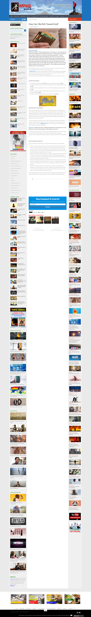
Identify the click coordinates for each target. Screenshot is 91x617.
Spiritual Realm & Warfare (15, 190)
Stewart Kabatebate (34, 26)
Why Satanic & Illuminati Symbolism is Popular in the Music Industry (74, 445)
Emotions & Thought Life (15, 168)
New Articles (16, 16)
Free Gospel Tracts (34, 16)
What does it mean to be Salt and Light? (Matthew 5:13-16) (21, 61)
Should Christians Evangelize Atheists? (17, 432)
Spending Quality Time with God (75, 414)
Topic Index (52, 16)
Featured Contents (14, 170)
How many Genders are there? (16, 406)
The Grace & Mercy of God (73, 110)
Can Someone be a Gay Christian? (16, 362)
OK (71, 615)
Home (12, 16)
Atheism (12, 158)
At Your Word (71, 200)
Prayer (12, 178)
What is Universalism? (73, 395)
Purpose (12, 180)
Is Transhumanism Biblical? (21, 83)
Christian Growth (33, 19)
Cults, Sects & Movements (73, 240)
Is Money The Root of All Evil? (74, 476)
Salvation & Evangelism (15, 185)
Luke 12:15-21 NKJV (33, 50)
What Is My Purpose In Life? (74, 373)
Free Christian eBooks (44, 16)
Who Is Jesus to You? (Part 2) (16, 549)
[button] (66, 16)
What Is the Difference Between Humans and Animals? (20, 56)
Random (28, 16)
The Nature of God (14, 192)
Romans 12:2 (43, 123)
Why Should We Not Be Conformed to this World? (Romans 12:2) (74, 328)
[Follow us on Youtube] (24, 19)
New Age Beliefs (14, 175)
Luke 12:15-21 (33, 71)
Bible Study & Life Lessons (15, 161)
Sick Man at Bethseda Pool (15, 526)
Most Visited (23, 16)
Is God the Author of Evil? (21, 43)
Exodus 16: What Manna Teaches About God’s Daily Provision (21, 73)
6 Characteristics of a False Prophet (17, 465)
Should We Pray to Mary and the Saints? (18, 455)
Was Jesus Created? (72, 275)
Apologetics (13, 156)
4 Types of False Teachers (73, 404)
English (14, 24)
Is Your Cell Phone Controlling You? (17, 384)
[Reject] (89, 615)
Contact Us (62, 16)
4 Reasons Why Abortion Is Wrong (17, 351)
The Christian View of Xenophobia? (17, 340)
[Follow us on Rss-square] (22, 19)
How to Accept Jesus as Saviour (74, 265)
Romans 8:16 (12, 38)
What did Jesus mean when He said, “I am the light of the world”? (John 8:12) (74, 341)
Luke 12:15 (31, 127)
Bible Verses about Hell (73, 102)
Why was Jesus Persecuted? (15, 536)
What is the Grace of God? (73, 186)
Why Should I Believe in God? (74, 467)
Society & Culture (14, 187)
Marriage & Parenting (14, 173)
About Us (57, 16)
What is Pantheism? (14, 488)
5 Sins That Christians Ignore (74, 221)
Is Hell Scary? (71, 129)
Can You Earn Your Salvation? (74, 295)
